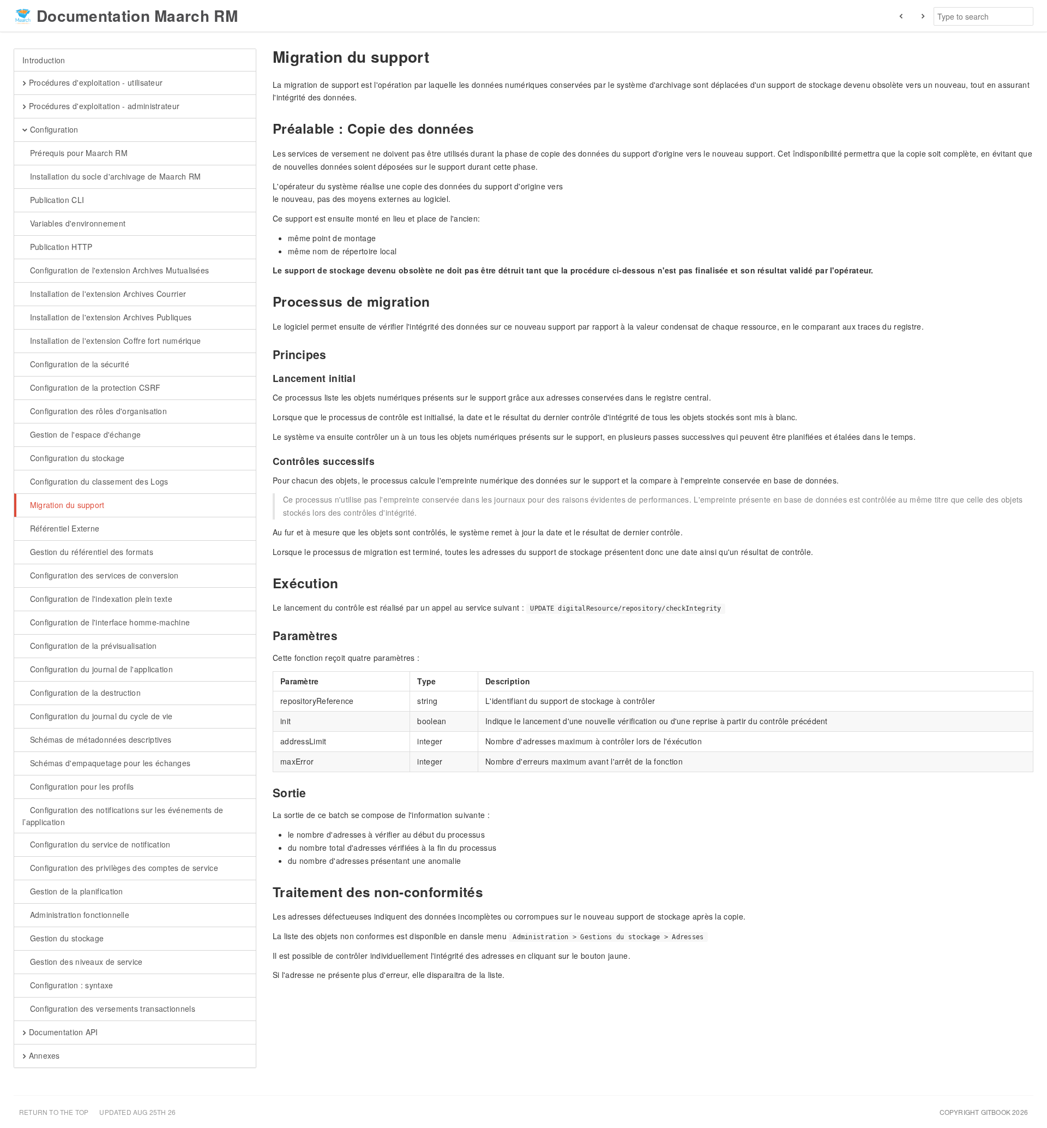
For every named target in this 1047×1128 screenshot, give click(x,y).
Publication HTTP (59, 246)
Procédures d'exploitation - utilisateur (94, 82)
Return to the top (53, 1112)
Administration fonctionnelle (78, 914)
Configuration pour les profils (80, 786)
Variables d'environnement (76, 223)
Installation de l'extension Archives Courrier (106, 293)
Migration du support (65, 504)
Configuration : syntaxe (70, 985)
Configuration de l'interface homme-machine (108, 622)
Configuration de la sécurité (78, 364)
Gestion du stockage (65, 938)
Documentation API (62, 1031)
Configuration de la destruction (84, 692)
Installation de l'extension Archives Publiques (109, 317)
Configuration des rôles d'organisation (97, 410)
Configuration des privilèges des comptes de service (122, 867)
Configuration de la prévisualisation (92, 645)
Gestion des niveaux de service (84, 961)
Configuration (52, 129)
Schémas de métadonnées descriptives (99, 739)
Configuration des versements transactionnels (111, 1008)
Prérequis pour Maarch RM (77, 152)
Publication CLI (55, 199)
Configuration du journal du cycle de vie (99, 716)
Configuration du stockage (75, 457)
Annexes (42, 1055)
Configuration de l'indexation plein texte (99, 598)
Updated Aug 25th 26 (137, 1112)
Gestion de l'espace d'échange (84, 434)
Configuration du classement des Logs (97, 481)
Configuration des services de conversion (102, 575)
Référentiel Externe (63, 528)
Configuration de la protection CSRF (93, 387)
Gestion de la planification (75, 891)
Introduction (43, 60)
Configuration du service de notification (98, 844)
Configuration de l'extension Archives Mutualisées (118, 270)
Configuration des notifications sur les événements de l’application (123, 815)
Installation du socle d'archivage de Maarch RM (114, 176)
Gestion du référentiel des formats (90, 551)
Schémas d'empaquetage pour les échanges (108, 762)
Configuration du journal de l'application (100, 669)
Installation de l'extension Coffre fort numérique (114, 340)
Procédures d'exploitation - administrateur (102, 105)
